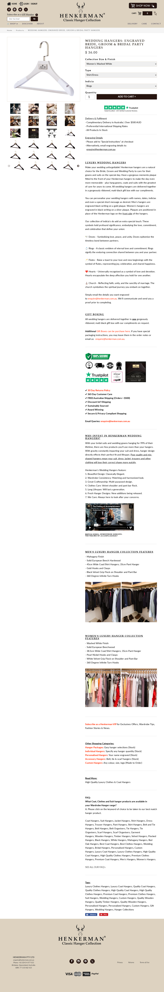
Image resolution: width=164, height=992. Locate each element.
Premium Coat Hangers (107, 859)
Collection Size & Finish (100, 59)
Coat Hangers (92, 821)
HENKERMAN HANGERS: (104, 535)
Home (14, 4)
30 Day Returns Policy (99, 390)
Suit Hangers (106, 821)
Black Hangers (102, 840)
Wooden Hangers (104, 836)
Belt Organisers (117, 829)
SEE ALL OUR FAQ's (95, 867)
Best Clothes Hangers (131, 844)
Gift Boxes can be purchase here (113, 331)
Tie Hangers (132, 829)
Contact (156, 24)
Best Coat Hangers (109, 844)
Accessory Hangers (95, 759)
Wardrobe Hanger (100, 805)
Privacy (120, 962)
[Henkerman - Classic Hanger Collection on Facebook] (9, 9)
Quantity (91, 93)
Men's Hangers (127, 859)
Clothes (101, 801)
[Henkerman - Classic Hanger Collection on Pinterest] (20, 9)
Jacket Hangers (122, 821)
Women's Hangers (146, 859)
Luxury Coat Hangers (105, 852)
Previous (9, 166)
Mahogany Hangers (137, 840)
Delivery (132, 24)
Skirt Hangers (135, 825)
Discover (27, 24)
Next (78, 166)
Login (26, 4)
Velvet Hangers (139, 836)
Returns (131, 962)
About (40, 24)
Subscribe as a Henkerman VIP (100, 724)
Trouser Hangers (103, 825)
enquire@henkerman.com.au (23, 960)
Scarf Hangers (104, 832)
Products (20, 30)
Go (34, 19)
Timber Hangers (122, 836)
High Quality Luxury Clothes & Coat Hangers (107, 782)
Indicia (89, 81)
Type (88, 70)
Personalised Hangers (122, 848)
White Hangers (118, 840)
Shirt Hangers (138, 821)
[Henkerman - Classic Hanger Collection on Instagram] (15, 9)
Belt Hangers (101, 829)
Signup (34, 4)
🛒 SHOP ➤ (12, 24)
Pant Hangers (120, 825)
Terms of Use (144, 962)
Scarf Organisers (121, 832)
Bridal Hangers (102, 848)
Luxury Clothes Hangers (129, 852)
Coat (93, 801)
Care (144, 24)
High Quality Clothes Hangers (115, 856)
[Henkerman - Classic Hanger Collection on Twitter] (26, 9)
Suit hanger (116, 801)
